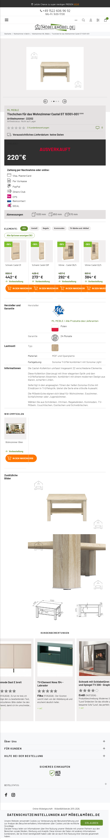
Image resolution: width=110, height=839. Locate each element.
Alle (24, 228)
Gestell (34, 228)
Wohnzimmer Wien (14, 442)
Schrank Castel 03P (40, 265)
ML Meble (13, 110)
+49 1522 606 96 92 (56, 11)
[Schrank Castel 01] (15, 251)
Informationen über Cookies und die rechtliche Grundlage (41, 825)
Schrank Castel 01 (13, 265)
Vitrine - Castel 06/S (67, 265)
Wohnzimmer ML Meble (41, 34)
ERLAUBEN (91, 822)
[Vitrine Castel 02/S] (95, 251)
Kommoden (59, 228)
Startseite (7, 34)
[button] (45, 101)
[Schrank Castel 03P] (42, 251)
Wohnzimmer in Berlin (22, 34)
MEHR (76, 4)
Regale (46, 228)
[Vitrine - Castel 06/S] (68, 251)
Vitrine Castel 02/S (93, 265)
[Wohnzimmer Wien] (15, 428)
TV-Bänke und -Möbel (79, 228)
